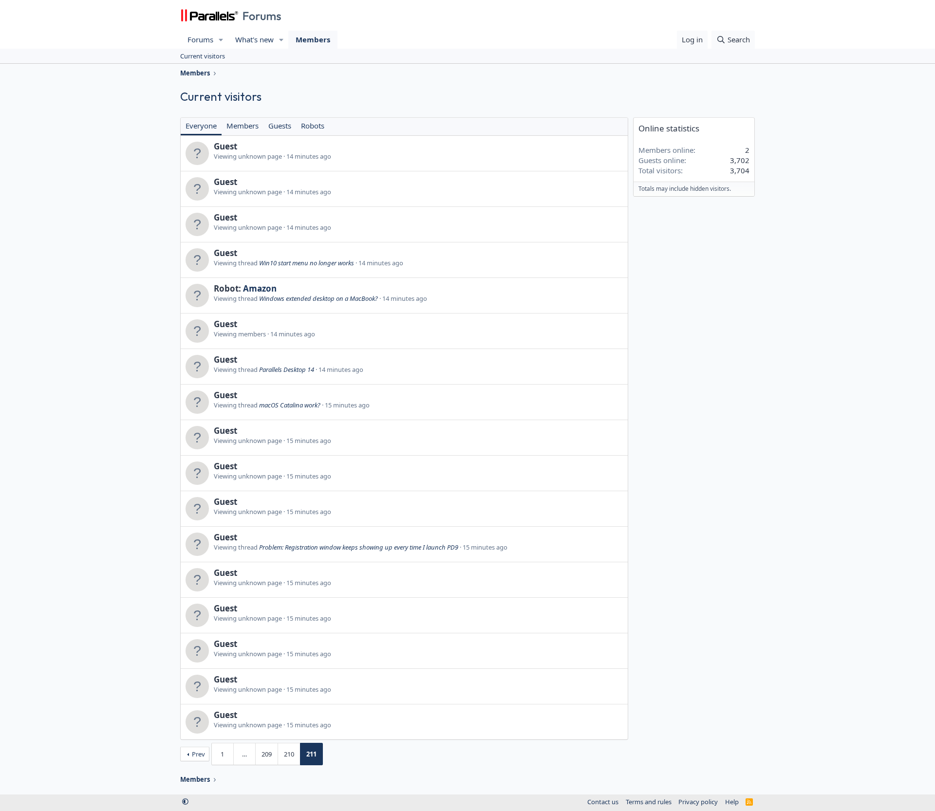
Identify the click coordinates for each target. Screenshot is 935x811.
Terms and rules (649, 801)
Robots (312, 125)
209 (267, 754)
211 (311, 754)
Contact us (602, 801)
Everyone (201, 125)
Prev (198, 754)
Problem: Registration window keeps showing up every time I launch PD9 (358, 547)
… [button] (244, 754)
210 (289, 754)
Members (313, 39)
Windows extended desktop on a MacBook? (318, 298)
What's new (254, 39)
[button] (221, 40)
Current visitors (202, 56)
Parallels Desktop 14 (286, 369)
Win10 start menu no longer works (306, 262)
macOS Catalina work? (289, 405)
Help (732, 801)
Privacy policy (698, 801)
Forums (200, 39)
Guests (279, 125)
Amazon (260, 288)
